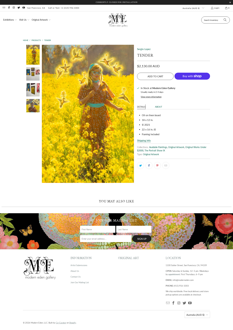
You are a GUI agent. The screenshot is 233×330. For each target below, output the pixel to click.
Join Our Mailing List (80, 282)
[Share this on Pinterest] (157, 165)
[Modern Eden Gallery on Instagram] (13, 8)
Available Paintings (158, 147)
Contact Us (76, 276)
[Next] (131, 114)
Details (141, 107)
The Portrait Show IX (155, 150)
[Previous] (44, 114)
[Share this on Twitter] (140, 165)
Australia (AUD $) (191, 8)
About (158, 107)
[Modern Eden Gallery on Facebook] (8, 8)
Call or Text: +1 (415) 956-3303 (63, 8)
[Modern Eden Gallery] (118, 20)
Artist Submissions (79, 265)
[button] (10, 20)
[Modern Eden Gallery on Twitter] (18, 8)
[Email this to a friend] (165, 165)
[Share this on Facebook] (149, 165)
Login (217, 8)
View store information (151, 97)
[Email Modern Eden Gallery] (3, 8)
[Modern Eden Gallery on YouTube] (23, 8)
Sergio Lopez (144, 49)
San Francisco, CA (36, 8)
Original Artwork (176, 147)
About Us (75, 271)
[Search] (225, 19)
